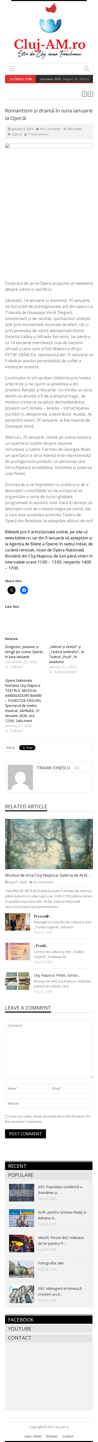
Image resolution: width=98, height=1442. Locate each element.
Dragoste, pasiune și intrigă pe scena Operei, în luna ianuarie (24, 651)
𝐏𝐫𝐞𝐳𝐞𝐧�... (42, 915)
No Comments (50, 129)
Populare (20, 1175)
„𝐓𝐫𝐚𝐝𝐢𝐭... (41, 945)
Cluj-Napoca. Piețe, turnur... (57, 975)
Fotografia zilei (51, 1262)
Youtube (19, 1328)
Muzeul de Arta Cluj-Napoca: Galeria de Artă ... (48, 875)
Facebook (20, 1319)
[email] (77, 768)
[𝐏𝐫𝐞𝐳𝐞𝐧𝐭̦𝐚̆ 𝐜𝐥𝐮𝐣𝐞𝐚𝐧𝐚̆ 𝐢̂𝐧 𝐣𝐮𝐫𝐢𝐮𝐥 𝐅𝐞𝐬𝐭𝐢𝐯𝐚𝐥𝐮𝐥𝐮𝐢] (22, 922)
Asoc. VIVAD (33, 1436)
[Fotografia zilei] (26, 1269)
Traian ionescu (38, 134)
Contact (19, 1337)
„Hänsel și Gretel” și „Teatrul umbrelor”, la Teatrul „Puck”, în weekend (66, 654)
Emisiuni (52, 1436)
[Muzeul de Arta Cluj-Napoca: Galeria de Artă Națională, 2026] (53, 844)
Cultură (17, 134)
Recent (17, 1166)
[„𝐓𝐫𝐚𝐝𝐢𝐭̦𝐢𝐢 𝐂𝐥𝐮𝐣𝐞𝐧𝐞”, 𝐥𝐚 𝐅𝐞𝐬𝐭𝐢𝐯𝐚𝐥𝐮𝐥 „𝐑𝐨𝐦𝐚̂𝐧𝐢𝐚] (22, 951)
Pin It (10, 747)
